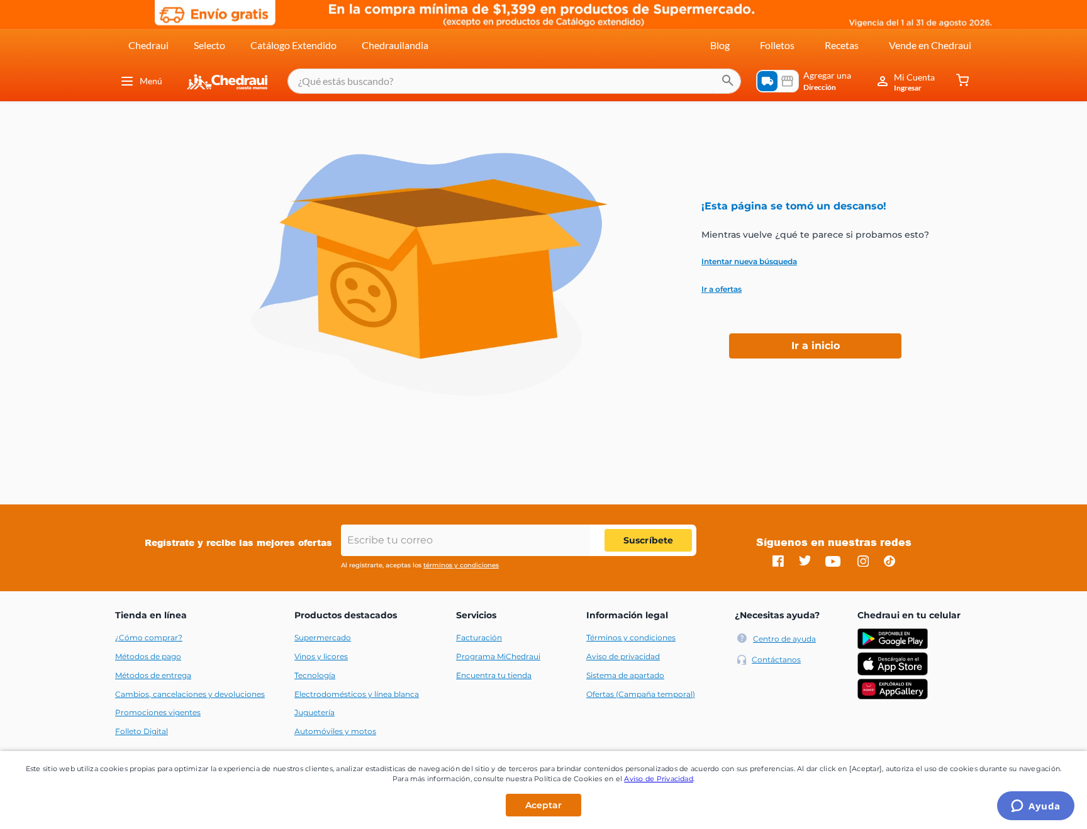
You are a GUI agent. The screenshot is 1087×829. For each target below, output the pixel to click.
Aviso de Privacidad (658, 778)
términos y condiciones (461, 565)
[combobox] (514, 81)
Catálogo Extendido (293, 45)
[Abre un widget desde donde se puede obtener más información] (1035, 807)
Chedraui (148, 45)
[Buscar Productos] (727, 81)
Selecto (209, 45)
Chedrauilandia (395, 45)
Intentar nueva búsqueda (749, 261)
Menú (151, 80)
